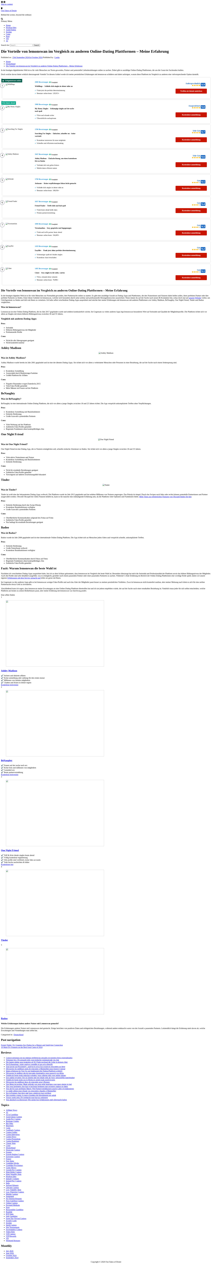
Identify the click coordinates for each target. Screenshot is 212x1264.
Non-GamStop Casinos (15, 1201)
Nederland (10, 1196)
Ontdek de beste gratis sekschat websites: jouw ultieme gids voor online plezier (36, 1075)
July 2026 (9, 1251)
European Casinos (13, 1157)
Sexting (9, 32)
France (8, 1159)
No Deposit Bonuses (14, 1199)
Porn (8, 36)
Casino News (11, 1137)
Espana (8, 1152)
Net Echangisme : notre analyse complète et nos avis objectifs (29, 1064)
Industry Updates (12, 1179)
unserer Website (195, 298)
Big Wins (9, 1123)
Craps (8, 1146)
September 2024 (12, 1258)
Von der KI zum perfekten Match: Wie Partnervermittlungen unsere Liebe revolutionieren (40, 1089)
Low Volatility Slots (13, 1190)
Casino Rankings (12, 1141)
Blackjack (9, 1126)
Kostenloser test (7, 864)
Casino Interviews (13, 1134)
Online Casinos (12, 1203)
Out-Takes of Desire (9, 11)
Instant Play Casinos (13, 1181)
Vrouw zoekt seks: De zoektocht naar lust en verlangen (27, 1097)
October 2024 (11, 1255)
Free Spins (10, 1161)
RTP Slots (9, 1214)
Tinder (4, 940)
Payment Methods (13, 1205)
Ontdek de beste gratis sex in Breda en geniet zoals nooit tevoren (30, 1080)
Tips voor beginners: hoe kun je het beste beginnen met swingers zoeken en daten (37, 1086)
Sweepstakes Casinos (14, 1230)
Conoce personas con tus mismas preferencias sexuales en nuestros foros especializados (39, 1058)
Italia (8, 1183)
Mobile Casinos (12, 1194)
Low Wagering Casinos (15, 1192)
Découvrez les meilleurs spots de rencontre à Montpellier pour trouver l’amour (35, 1069)
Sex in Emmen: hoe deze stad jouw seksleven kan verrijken (28, 1093)
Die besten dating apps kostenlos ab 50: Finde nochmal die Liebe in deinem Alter (37, 1062)
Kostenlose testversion (9, 685)
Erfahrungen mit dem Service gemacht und (24, 578)
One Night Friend (10, 850)
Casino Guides (11, 1132)
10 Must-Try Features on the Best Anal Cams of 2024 (21, 1047)
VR (7, 39)
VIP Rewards (11, 1236)
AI (7, 41)
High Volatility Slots (13, 1174)
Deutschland (18, 1035)
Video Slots (10, 1232)
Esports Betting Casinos (15, 1154)
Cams (8, 34)
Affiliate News (11, 1110)
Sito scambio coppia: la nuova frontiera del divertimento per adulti (31, 1095)
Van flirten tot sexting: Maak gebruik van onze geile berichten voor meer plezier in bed (39, 1084)
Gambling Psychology (14, 1165)
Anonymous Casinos (14, 1117)
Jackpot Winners (12, 1185)
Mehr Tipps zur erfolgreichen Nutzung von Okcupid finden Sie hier (165, 497)
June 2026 (10, 1253)
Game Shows (11, 1168)
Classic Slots (11, 1143)
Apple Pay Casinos (13, 1119)
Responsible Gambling (14, 1210)
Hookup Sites (11, 28)
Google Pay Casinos (13, 1170)
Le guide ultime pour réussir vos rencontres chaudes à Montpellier (31, 1091)
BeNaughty (6, 760)
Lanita (57, 57)
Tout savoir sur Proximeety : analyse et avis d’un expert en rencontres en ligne (35, 1067)
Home (8, 25)
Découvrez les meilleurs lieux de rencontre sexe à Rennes (28, 1082)
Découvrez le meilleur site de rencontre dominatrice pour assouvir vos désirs (35, 1073)
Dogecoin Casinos (13, 1150)
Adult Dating (11, 30)
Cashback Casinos (13, 1130)
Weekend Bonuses (13, 1241)
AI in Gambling (12, 1115)
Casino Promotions (13, 1139)
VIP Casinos (10, 1234)
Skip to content (7, 4)
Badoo (4, 1018)
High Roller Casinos (13, 1172)
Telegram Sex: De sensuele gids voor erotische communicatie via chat (32, 1060)
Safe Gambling (11, 1216)
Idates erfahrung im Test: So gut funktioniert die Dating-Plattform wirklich (34, 1071)
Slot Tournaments (12, 1227)
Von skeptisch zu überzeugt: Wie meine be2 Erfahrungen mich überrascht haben (36, 1100)
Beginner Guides (12, 1121)
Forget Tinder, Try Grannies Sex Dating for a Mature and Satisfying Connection (32, 1045)
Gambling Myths (12, 1163)
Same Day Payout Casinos (16, 1218)
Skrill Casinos (11, 1225)
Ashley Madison (9, 670)
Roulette (9, 1212)
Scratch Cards (11, 1221)
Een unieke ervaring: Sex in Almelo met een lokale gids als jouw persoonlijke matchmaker (40, 1078)
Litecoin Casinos (12, 1188)
